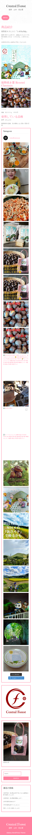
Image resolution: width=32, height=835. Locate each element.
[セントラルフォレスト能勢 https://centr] (16, 446)
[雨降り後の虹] (16, 552)
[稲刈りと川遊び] (16, 579)
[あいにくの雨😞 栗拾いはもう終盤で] (16, 287)
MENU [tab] (5, 18)
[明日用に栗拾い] (16, 420)
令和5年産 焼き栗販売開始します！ (12, 798)
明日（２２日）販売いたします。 (12, 808)
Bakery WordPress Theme (16, 833)
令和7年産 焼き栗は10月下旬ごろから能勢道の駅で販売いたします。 (15, 794)
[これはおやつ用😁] (16, 393)
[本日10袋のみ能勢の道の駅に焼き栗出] (16, 340)
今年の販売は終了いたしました (11, 805)
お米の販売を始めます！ (9, 801)
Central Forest (16, 6)
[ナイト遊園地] (16, 605)
